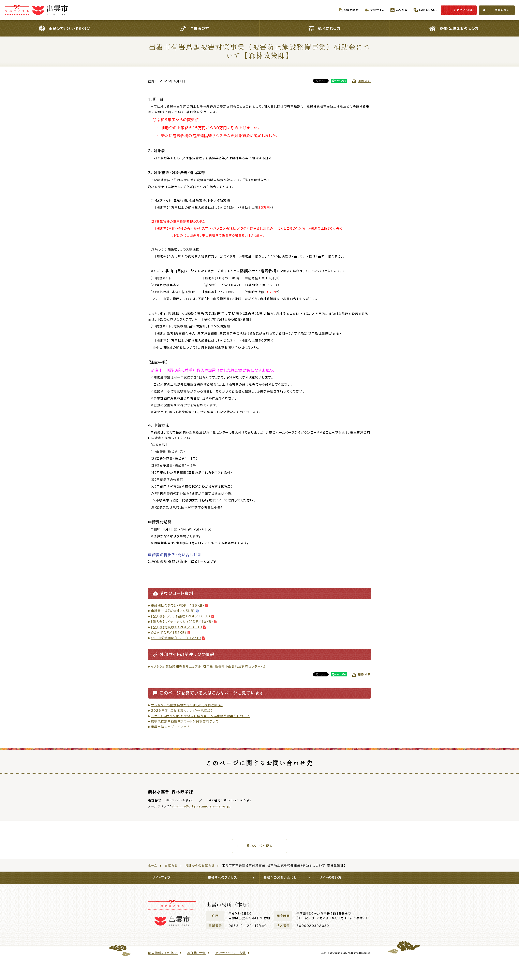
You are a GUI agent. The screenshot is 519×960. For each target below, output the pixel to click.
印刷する (364, 81)
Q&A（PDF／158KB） (169, 632)
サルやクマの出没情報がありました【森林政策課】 (187, 705)
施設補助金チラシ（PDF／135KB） (177, 605)
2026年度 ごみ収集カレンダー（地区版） (182, 710)
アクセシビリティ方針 (230, 953)
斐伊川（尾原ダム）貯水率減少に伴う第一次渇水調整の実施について (200, 716)
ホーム (152, 865)
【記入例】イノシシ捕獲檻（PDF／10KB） (180, 616)
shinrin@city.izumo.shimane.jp (201, 806)
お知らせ (171, 865)
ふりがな (402, 10)
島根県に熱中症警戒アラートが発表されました (185, 721)
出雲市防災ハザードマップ (170, 726)
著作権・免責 (196, 953)
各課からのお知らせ (200, 865)
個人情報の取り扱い (163, 953)
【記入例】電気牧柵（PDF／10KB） (177, 627)
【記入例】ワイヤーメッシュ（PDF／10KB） (182, 621)
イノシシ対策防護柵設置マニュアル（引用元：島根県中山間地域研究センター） (206, 666)
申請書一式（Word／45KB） (173, 610)
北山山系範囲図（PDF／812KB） (176, 638)
